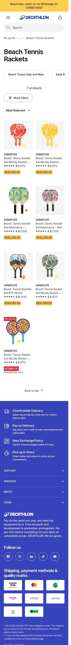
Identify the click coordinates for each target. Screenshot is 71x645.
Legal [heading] (8, 502)
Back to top (32, 390)
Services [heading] (10, 481)
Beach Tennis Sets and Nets (26, 74)
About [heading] (8, 491)
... (21, 38)
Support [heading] (10, 470)
